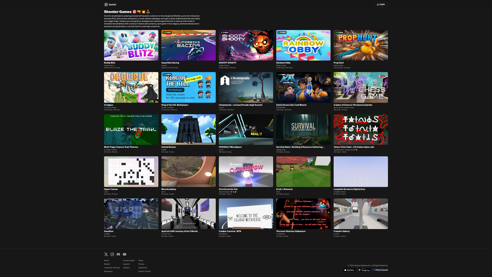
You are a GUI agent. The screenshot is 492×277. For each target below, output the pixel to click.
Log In (382, 4)
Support (126, 264)
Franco (221, 107)
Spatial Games (109, 65)
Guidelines (142, 268)
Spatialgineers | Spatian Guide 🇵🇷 (345, 150)
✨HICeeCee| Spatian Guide (344, 107)
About (106, 261)
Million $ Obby (281, 65)
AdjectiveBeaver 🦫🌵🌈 (228, 192)
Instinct (164, 65)
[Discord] (118, 254)
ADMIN (163, 150)
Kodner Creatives (167, 107)
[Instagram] (112, 254)
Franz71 (336, 234)
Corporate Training (111, 268)
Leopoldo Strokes (340, 192)
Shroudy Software (110, 107)
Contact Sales (129, 261)
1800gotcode (280, 150)
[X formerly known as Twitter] (106, 254)
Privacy (141, 264)
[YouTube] (124, 254)
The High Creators (110, 150)
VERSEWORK (280, 107)
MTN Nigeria (223, 234)
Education (108, 272)
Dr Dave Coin (166, 234)
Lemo (106, 192)
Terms (140, 261)
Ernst (278, 192)
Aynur (163, 192)
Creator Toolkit (144, 272)
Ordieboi (107, 234)
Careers (126, 268)
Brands (107, 264)
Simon (221, 150)
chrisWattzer (280, 234)
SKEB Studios (338, 65)
